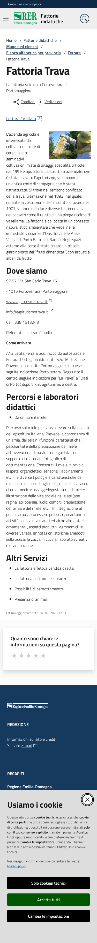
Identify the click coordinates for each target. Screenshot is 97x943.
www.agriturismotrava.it (27, 301)
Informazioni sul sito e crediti (31, 739)
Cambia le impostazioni (48, 916)
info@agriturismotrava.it (27, 312)
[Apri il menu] (6, 19)
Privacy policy (16, 866)
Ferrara (74, 53)
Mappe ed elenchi (22, 46)
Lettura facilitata (21, 118)
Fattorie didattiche (40, 40)
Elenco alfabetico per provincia (33, 53)
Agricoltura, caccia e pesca (25, 4)
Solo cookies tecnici (48, 883)
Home (11, 40)
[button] (84, 18)
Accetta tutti (48, 899)
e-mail (26, 745)
